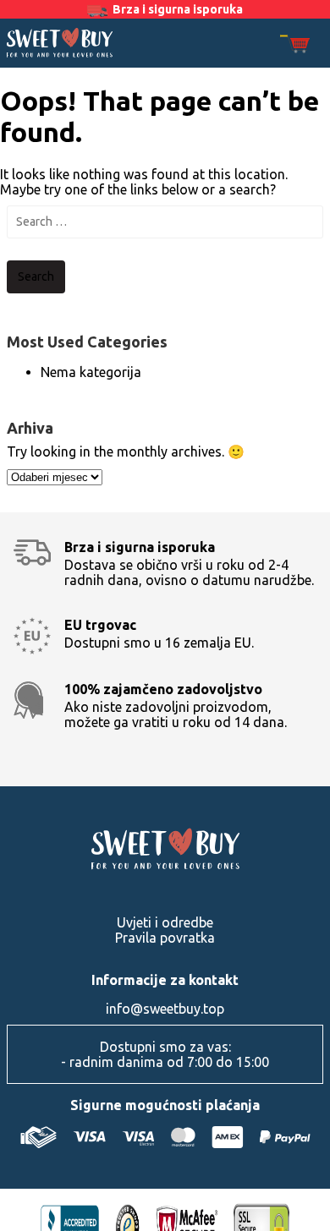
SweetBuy (60, 42)
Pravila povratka (165, 937)
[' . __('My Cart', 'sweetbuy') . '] (295, 45)
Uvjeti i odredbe (165, 922)
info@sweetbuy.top (165, 1008)
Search (36, 276)
